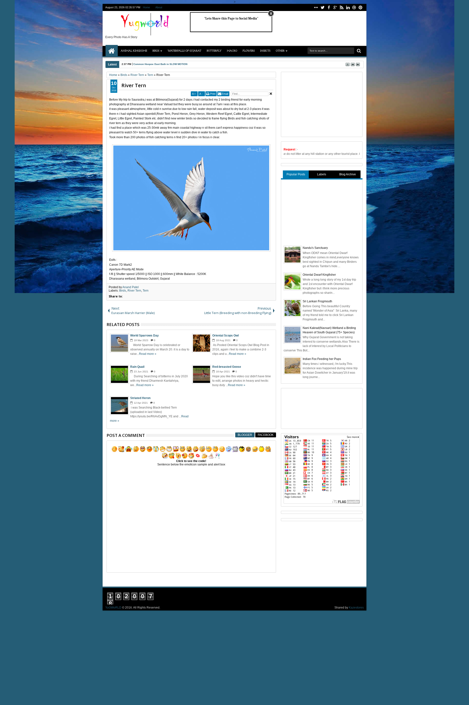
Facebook (266, 435)
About (158, 7)
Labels (321, 174)
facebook (329, 7)
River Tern (133, 85)
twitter (322, 7)
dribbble (354, 7)
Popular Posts (296, 174)
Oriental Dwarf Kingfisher (319, 274)
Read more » (147, 354)
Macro (232, 51)
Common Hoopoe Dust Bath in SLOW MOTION (160, 64)
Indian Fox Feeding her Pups (322, 359)
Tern (146, 290)
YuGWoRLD (113, 607)
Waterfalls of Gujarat (184, 51)
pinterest (360, 7)
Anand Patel (130, 287)
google (335, 7)
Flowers (249, 51)
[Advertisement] (320, 103)
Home (146, 7)
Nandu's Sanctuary (315, 248)
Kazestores (356, 607)
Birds (155, 51)
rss (341, 7)
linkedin (348, 7)
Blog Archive (347, 174)
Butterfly (214, 51)
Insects (265, 51)
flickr (316, 7)
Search (358, 50)
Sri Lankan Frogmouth (317, 301)
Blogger (245, 435)
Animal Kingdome (134, 51)
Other (280, 51)
